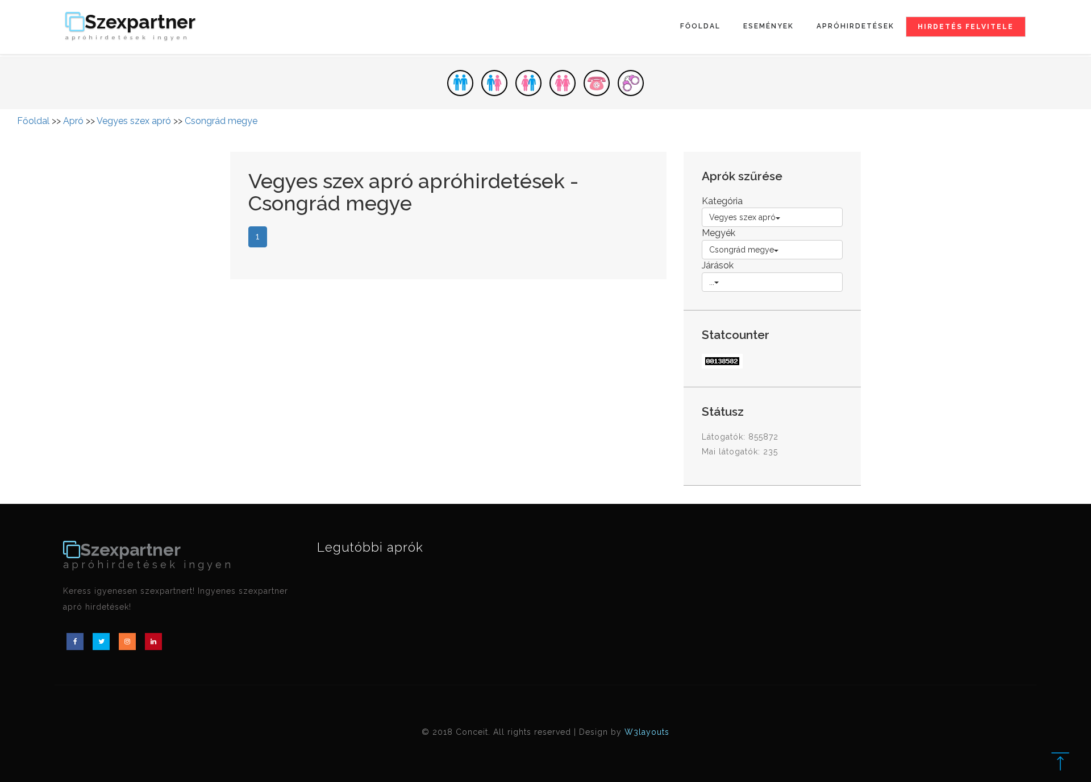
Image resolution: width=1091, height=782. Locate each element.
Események (768, 26)
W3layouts (646, 732)
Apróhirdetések (855, 26)
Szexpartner (130, 26)
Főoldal (700, 26)
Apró (73, 120)
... (711, 282)
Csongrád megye (221, 120)
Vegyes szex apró (134, 120)
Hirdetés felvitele (966, 27)
